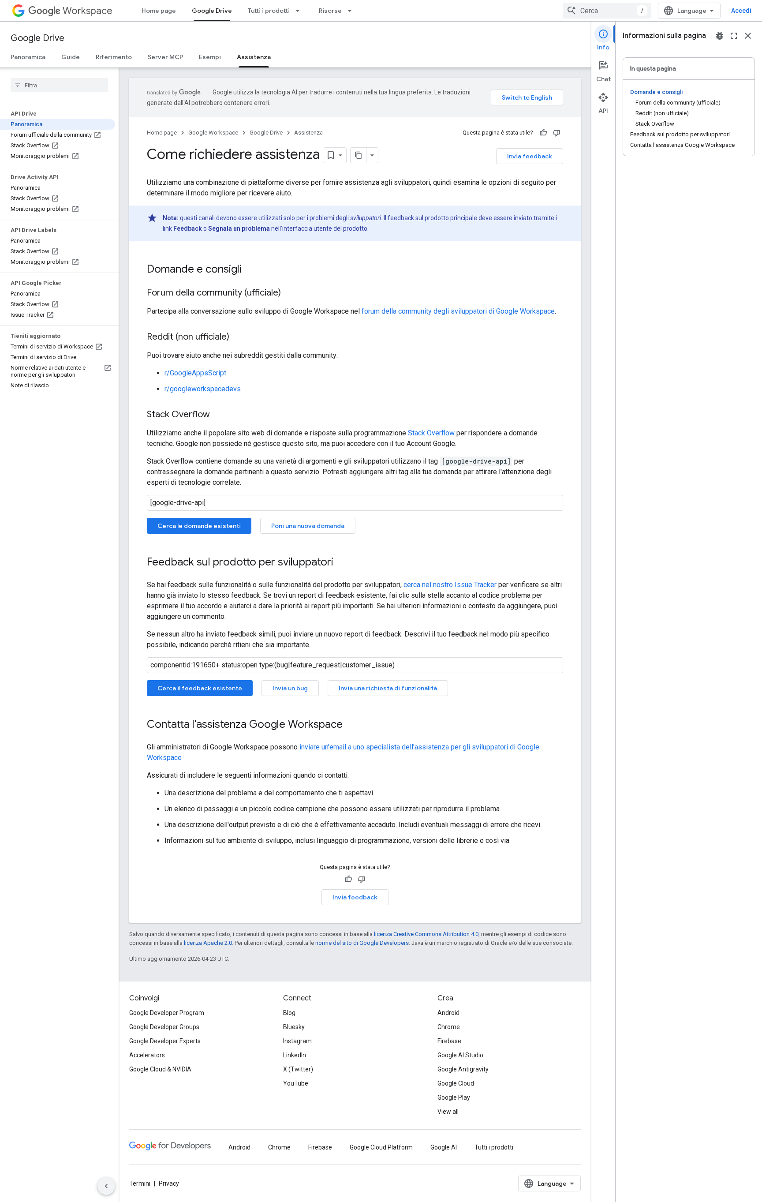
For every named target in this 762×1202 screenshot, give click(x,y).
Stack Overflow (431, 433)
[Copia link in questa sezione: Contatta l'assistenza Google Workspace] (351, 725)
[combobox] (607, 11)
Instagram (297, 1041)
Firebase (449, 1041)
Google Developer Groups (164, 1026)
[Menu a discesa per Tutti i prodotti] (300, 10)
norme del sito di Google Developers (362, 943)
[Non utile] (556, 132)
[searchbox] (59, 85)
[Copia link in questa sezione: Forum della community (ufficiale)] (290, 293)
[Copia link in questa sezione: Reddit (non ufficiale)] (238, 337)
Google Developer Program (166, 1012)
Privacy (169, 1183)
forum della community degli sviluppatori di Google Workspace (458, 311)
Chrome (448, 1026)
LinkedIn (294, 1055)
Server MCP (165, 57)
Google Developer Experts (165, 1041)
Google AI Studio (460, 1055)
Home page (159, 11)
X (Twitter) (298, 1069)
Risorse (330, 11)
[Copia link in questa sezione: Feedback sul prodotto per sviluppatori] (342, 563)
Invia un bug (290, 688)
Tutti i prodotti (269, 11)
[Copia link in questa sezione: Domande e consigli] (250, 270)
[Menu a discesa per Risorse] (352, 10)
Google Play (453, 1097)
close (748, 35)
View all (448, 1111)
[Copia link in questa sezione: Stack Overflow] (219, 415)
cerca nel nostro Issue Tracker (450, 584)
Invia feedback (529, 156)
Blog (289, 1012)
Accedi (741, 10)
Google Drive (212, 11)
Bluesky (294, 1026)
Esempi (210, 57)
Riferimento (114, 57)
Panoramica (28, 57)
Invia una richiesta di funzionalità (388, 688)
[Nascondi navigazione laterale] (106, 1186)
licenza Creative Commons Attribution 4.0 (426, 934)
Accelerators (147, 1055)
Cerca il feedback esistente (199, 688)
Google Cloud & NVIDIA (160, 1069)
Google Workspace (213, 132)
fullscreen (733, 35)
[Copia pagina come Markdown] (358, 155)
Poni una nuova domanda (307, 526)
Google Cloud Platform (381, 1147)
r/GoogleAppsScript (195, 373)
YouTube (295, 1083)
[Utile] (543, 132)
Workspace (87, 11)
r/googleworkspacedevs (202, 389)
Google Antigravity (463, 1069)
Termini (139, 1183)
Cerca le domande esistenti (199, 526)
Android (448, 1012)
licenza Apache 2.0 (208, 943)
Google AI (443, 1147)
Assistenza (254, 57)
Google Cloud (455, 1083)
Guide (70, 57)
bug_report (719, 35)
